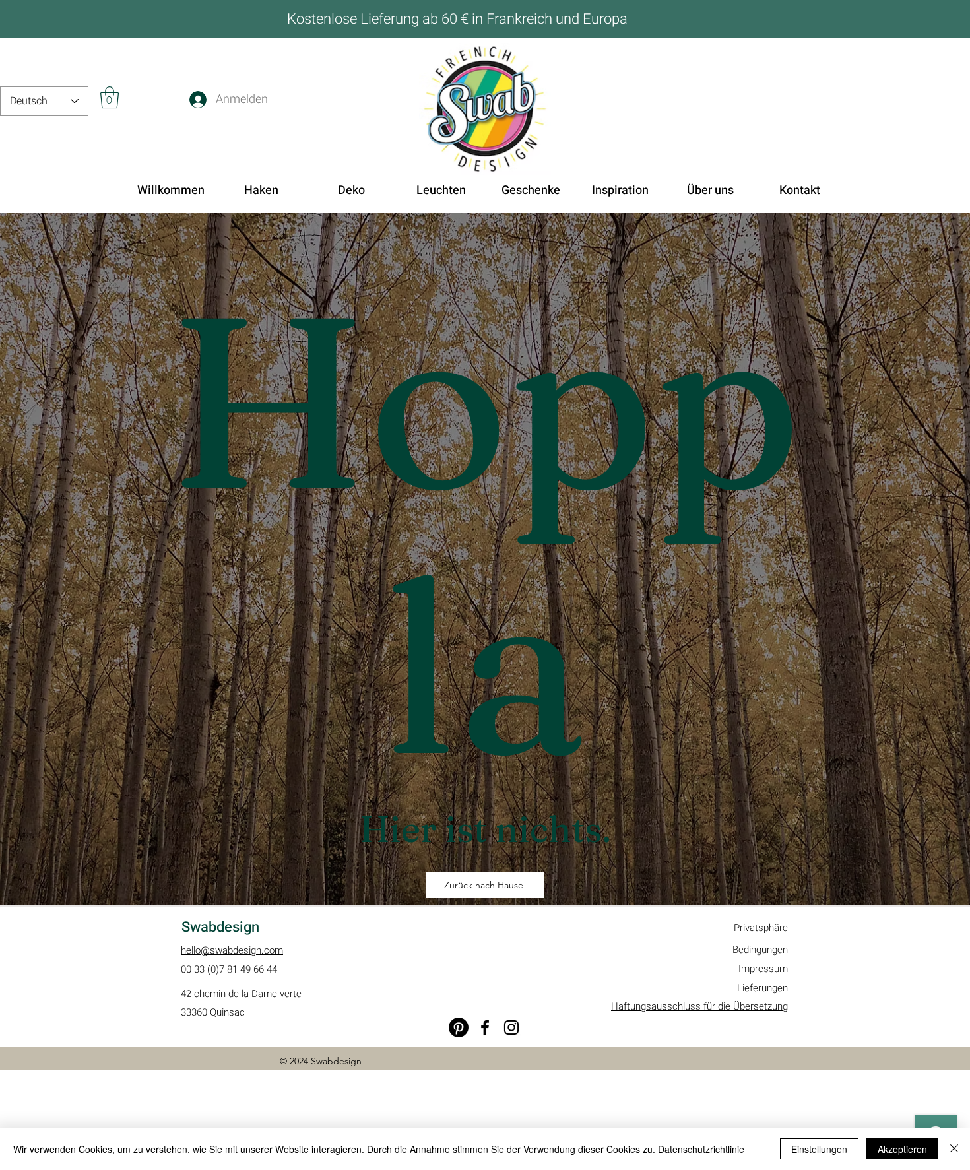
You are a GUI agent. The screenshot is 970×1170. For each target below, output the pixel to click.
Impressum (763, 968)
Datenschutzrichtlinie (701, 1148)
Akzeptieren (902, 1148)
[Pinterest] (459, 1027)
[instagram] (511, 1027)
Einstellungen (819, 1148)
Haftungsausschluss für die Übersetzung (699, 1006)
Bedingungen (760, 949)
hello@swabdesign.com (232, 950)
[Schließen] (954, 1148)
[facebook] (485, 1027)
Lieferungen (762, 988)
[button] (109, 97)
